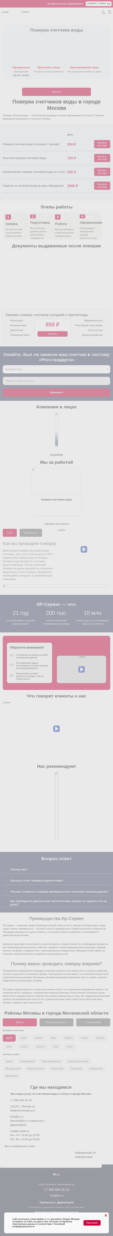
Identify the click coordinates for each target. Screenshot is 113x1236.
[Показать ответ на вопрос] (5, 869)
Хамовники (96, 1068)
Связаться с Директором (57, 1202)
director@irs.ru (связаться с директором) (27, 1122)
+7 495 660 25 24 (21, 1100)
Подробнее (56, 454)
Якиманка (12, 1075)
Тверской (76, 1068)
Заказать (56, 91)
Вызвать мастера (102, 144)
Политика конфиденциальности (56, 1212)
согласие (53, 1221)
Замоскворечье (51, 1061)
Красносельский (78, 1061)
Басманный (27, 1061)
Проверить (56, 392)
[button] (84, 549)
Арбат (9, 1061)
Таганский (57, 1068)
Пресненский (35, 1068)
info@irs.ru (16, 1116)
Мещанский (13, 1068)
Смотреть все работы (56, 523)
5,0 (108, 4)
